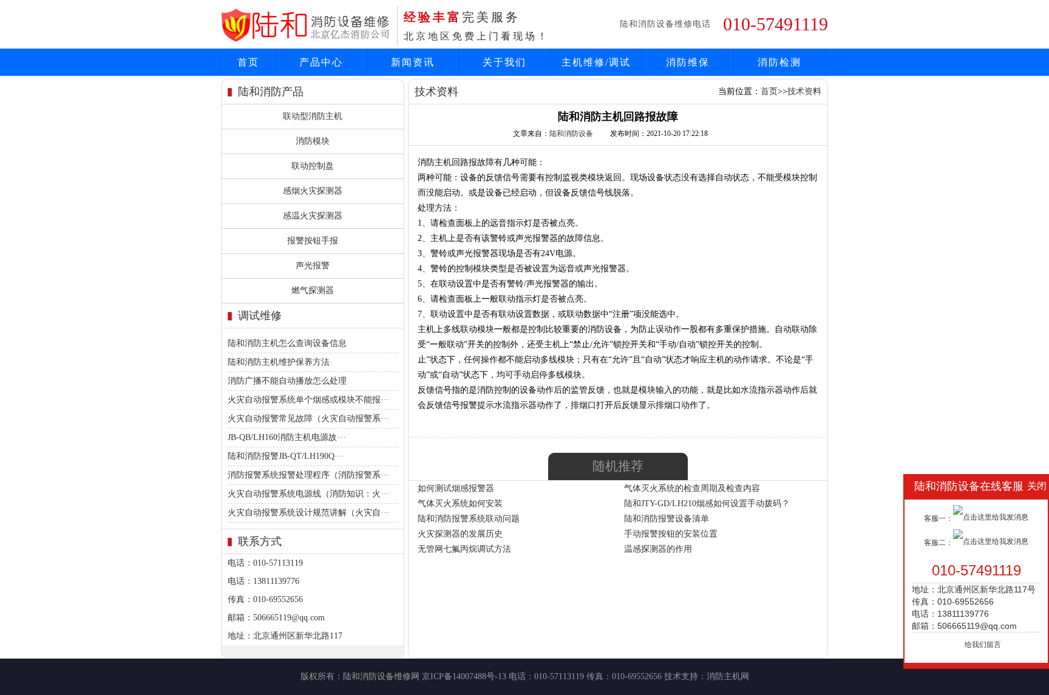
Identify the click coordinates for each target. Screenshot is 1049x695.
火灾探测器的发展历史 (460, 533)
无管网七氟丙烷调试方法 (464, 549)
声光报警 (313, 265)
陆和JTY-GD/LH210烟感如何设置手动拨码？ (707, 503)
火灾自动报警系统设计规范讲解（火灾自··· (309, 512)
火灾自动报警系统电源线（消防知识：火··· (309, 493)
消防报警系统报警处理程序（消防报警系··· (309, 475)
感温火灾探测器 (312, 215)
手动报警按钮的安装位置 (671, 533)
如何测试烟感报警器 (456, 488)
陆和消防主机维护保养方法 (279, 362)
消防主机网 (728, 676)
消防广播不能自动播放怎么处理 (287, 380)
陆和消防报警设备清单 (666, 518)
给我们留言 (983, 644)
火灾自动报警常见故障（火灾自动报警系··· (309, 418)
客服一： (938, 518)
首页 (248, 62)
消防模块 (313, 141)
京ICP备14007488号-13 (464, 676)
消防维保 (688, 62)
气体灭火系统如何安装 (460, 503)
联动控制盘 (312, 166)
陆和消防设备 (571, 133)
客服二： (938, 542)
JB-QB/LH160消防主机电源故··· (287, 437)
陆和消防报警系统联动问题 (469, 518)
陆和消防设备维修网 (381, 676)
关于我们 (504, 62)
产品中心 (321, 62)
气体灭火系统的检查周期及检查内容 (692, 488)
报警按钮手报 (312, 240)
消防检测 (779, 62)
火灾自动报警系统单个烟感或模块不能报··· (309, 399)
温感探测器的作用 (658, 549)
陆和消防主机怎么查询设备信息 (287, 343)
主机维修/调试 (596, 62)
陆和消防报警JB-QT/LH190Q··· (286, 456)
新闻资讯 (413, 62)
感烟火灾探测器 (312, 190)
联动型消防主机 (312, 116)
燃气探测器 (312, 290)
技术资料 (804, 91)
